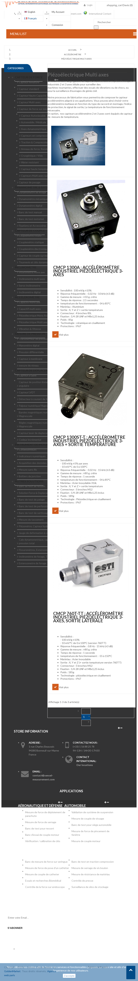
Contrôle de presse (82, 880)
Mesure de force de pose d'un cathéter (47, 867)
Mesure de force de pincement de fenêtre (90, 833)
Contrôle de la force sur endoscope (45, 886)
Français (32, 18)
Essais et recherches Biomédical (43, 880)
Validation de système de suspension (92, 812)
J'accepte (69, 975)
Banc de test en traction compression (93, 861)
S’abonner (15, 928)
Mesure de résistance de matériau (91, 874)
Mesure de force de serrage (40, 822)
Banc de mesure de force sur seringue (46, 861)
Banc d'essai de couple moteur (42, 834)
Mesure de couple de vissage (88, 818)
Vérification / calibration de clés (42, 841)
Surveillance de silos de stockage (90, 886)
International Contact (100, 13)
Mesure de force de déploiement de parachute (45, 814)
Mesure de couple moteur (86, 841)
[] (96, 27)
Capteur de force (29, 77)
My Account (58, 11)
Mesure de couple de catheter (42, 874)
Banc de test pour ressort (39, 828)
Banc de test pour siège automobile (91, 824)
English (31, 11)
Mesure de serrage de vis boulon (90, 867)
